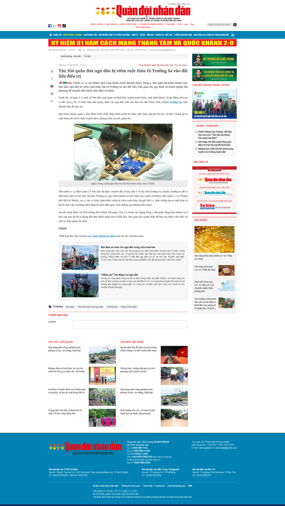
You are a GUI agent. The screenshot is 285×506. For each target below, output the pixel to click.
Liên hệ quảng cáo (176, 485)
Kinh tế (135, 35)
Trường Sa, (176, 102)
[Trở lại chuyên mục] (52, 101)
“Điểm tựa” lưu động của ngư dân (119, 274)
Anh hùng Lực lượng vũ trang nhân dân (211, 35)
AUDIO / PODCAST (207, 125)
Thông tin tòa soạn (130, 485)
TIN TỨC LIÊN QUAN (60, 341)
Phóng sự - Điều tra (163, 35)
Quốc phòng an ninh (103, 236)
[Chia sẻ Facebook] (52, 71)
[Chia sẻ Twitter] (52, 79)
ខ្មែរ (192, 24)
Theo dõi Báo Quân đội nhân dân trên (155, 65)
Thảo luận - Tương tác (154, 485)
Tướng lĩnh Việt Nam (183, 35)
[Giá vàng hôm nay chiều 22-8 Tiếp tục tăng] (214, 239)
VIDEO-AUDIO (96, 24)
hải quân (70, 306)
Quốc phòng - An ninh (72, 35)
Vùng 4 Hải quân (129, 306)
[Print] (52, 94)
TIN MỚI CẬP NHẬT (132, 341)
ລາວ (186, 24)
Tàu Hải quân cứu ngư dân (90, 306)
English (170, 24)
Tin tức (87, 56)
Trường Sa (112, 306)
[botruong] (214, 60)
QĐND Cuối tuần (128, 24)
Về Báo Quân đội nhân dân (105, 485)
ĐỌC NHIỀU (201, 220)
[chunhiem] (214, 74)
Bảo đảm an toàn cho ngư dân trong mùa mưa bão (128, 247)
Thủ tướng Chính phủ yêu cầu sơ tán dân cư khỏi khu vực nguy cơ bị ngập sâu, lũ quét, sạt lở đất (205, 305)
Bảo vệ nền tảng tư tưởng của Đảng (114, 35)
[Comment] (52, 86)
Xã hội (142, 35)
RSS (190, 485)
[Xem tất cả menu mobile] (232, 35)
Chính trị (57, 35)
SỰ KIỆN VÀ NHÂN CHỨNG (151, 24)
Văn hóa (150, 35)
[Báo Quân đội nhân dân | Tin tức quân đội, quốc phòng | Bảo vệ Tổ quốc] (142, 12)
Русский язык (143, 27)
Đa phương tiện (90, 35)
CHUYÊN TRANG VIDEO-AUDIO (211, 85)
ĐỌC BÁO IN (111, 24)
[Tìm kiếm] (235, 24)
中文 (180, 24)
